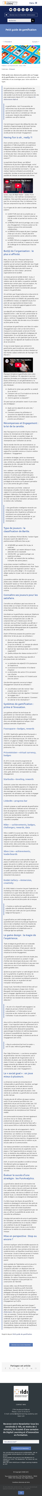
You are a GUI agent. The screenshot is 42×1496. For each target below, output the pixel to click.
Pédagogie (12, 69)
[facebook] (27, 9)
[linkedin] (14, 9)
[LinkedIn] (18, 1368)
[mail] (23, 9)
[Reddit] (14, 1368)
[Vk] (31, 1368)
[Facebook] (5, 1368)
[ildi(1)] (21, 1387)
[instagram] (19, 9)
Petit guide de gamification (22, 1334)
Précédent (8, 41)
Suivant (35, 41)
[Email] (36, 1368)
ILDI (23, 1416)
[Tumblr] (23, 1368)
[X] (10, 1368)
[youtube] (10, 9)
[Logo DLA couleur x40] (10, 2)
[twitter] (31, 9)
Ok (21, 1493)
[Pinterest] (27, 1368)
